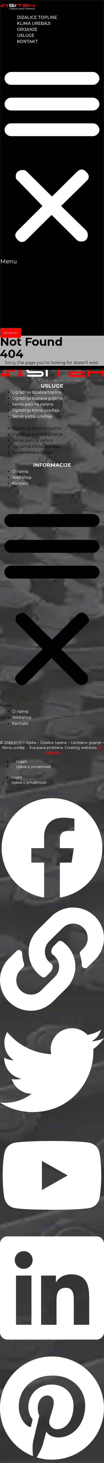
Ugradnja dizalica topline (37, 392)
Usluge (25, 35)
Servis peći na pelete (33, 404)
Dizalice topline (37, 17)
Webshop (22, 477)
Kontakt (27, 41)
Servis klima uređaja (32, 416)
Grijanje (27, 29)
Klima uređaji (33, 23)
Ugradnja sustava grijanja (37, 398)
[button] (52, 158)
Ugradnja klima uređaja (35, 410)
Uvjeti (21, 761)
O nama (20, 471)
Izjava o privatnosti (33, 766)
